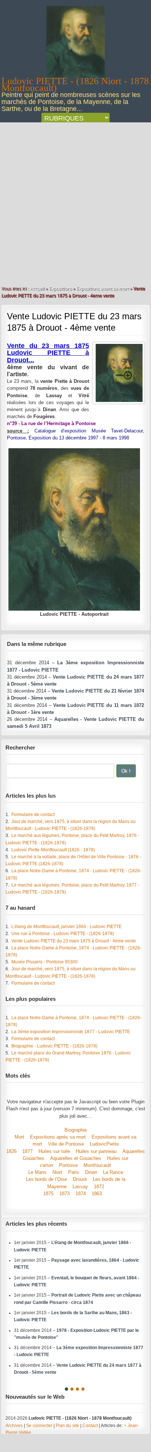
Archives (14, 1425)
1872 (99, 1186)
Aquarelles (133, 1151)
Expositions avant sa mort (103, 288)
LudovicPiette (104, 1144)
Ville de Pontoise (66, 1144)
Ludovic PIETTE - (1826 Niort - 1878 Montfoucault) (75, 84)
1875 (48, 1193)
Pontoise (68, 1165)
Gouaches (33, 1158)
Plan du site (67, 1425)
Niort (57, 1172)
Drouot (80, 1179)
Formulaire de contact (33, 814)
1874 (81, 1193)
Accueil (37, 288)
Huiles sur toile (54, 1151)
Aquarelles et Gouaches (75, 1158)
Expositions (60, 288)
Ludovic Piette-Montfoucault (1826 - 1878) (53, 850)
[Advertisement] (74, 201)
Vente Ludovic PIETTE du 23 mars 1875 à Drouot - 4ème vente (73, 941)
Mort (19, 1137)
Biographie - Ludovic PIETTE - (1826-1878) (54, 1046)
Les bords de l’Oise (46, 1179)
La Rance (113, 1172)
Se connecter (39, 1425)
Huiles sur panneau (96, 1151)
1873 (64, 1193)
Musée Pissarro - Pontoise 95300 (44, 962)
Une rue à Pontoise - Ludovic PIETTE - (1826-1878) (62, 933)
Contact (90, 1425)
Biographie (76, 1130)
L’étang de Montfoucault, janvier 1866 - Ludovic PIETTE (66, 926)
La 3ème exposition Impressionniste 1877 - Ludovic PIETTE (70, 1031)
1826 (11, 1151)
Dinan (91, 1172)
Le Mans (37, 1172)
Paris (73, 1172)
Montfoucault (97, 1165)
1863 (97, 1193)
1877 (27, 1151)
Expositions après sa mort (58, 1137)
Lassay (80, 1186)
